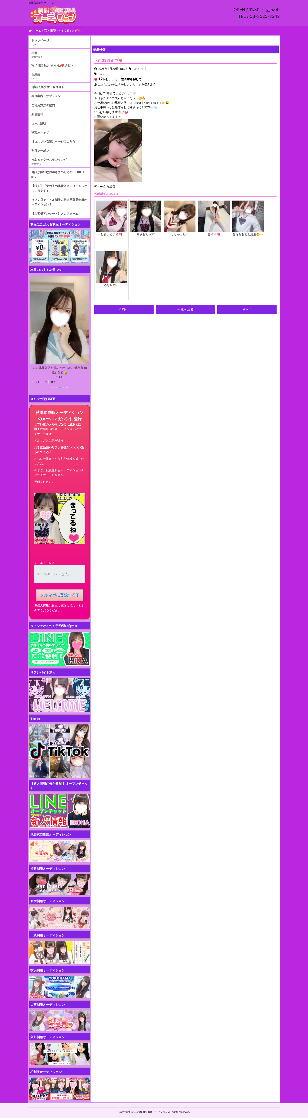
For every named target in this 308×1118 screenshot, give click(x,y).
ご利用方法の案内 (43, 105)
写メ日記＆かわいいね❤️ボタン (52, 65)
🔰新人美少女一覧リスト (47, 87)
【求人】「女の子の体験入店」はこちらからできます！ (59, 188)
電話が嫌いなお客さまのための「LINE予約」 (58, 174)
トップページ (40, 40)
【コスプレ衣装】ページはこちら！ (54, 141)
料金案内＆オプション (46, 96)
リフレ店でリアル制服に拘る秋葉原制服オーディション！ (59, 202)
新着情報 (37, 114)
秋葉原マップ (40, 132)
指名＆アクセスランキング (49, 159)
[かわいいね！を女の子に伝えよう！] (96, 79)
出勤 (34, 53)
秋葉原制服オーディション (152, 1111)
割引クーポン (40, 150)
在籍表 (35, 74)
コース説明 (38, 123)
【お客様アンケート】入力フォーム (54, 213)
